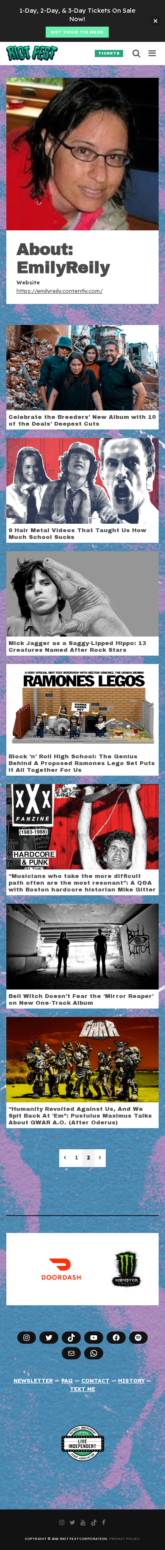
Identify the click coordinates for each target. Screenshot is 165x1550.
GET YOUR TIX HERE (77, 32)
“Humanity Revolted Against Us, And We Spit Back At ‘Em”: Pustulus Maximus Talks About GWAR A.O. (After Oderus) (80, 1116)
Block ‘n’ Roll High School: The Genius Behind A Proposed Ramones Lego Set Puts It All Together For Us (81, 763)
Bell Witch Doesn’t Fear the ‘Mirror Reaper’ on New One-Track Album (81, 999)
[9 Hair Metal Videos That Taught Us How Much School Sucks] (82, 480)
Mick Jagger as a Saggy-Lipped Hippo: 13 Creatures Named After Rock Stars (77, 646)
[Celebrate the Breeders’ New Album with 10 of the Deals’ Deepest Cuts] (82, 367)
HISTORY (131, 1380)
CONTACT (95, 1380)
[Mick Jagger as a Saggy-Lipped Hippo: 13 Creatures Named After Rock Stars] (82, 593)
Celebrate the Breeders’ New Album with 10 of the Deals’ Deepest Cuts (82, 420)
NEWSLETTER (33, 1380)
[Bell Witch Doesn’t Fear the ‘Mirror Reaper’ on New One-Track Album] (82, 946)
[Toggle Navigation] (153, 53)
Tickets (109, 53)
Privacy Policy (124, 1538)
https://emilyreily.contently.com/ (59, 290)
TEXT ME (82, 1389)
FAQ (67, 1380)
